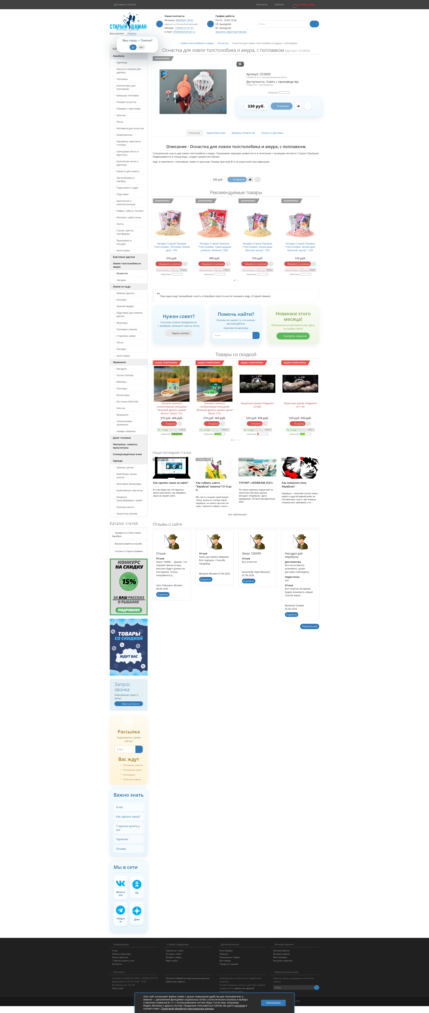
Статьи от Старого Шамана (128, 551)
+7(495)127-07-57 (184, 28)
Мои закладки (280, 957)
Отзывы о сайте (173, 953)
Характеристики (216, 132)
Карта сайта (172, 960)
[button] (303, 4)
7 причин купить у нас (128, 828)
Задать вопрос (180, 333)
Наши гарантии (120, 957)
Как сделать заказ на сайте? (170, 482)
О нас (119, 807)
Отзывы (121, 849)
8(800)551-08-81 (185, 20)
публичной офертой (244, 988)
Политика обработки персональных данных (187, 978)
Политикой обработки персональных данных (187, 1008)
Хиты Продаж (226, 950)
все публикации (237, 514)
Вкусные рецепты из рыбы (128, 543)
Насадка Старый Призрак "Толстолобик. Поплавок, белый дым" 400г (300, 247)
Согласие (239, 1005)
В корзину (283, 106)
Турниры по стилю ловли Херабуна (126, 534)
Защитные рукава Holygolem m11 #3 (257, 405)
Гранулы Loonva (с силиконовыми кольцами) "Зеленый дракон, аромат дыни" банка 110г (171, 408)
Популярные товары (230, 957)
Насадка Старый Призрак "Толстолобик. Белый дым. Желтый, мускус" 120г (214, 247)
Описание (194, 132)
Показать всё (309, 626)
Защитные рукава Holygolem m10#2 (214, 405)
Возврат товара (173, 957)
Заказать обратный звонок (231, 31)
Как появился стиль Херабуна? (294, 484)
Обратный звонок (130, 703)
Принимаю (273, 1003)
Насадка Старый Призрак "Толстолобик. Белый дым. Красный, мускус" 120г (257, 247)
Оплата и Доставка (272, 132)
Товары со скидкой (229, 964)
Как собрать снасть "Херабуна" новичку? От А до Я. (214, 486)
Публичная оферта (175, 981)
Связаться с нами (174, 950)
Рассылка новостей (282, 960)
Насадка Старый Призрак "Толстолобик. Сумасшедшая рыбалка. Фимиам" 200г (171, 247)
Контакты (117, 964)
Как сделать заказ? (128, 816)
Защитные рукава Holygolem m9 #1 (300, 405)
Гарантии (122, 839)
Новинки (224, 953)
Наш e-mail (117, 988)
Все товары (225, 960)
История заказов (281, 953)
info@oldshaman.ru (184, 31)
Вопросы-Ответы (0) (243, 132)
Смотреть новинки (295, 336)
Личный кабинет (281, 950)
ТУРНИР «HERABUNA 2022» (256, 482)
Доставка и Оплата (125, 4)
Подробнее (162, 594)
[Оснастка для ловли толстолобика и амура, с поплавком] (193, 91)
